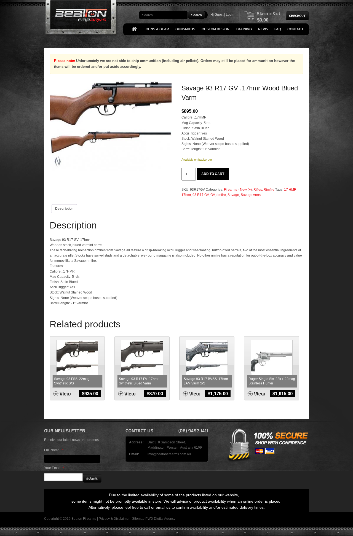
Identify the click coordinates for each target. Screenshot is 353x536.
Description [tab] (64, 209)
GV (212, 195)
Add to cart (212, 174)
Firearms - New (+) (238, 190)
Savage (233, 195)
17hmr (186, 195)
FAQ (277, 29)
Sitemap (138, 519)
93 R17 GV (200, 195)
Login (230, 15)
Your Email (54, 468)
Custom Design (215, 29)
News (263, 29)
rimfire (221, 195)
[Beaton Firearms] (81, 18)
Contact (295, 29)
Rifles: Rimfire (263, 190)
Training (244, 29)
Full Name (53, 450)
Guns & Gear (157, 29)
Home (134, 29)
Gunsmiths (185, 29)
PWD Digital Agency (160, 519)
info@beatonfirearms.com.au (169, 454)
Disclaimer (122, 519)
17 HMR (290, 190)
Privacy (104, 519)
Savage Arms (251, 195)
